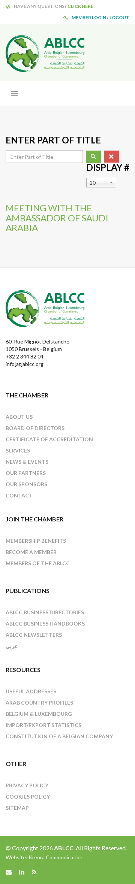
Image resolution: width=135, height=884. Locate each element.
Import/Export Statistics (43, 725)
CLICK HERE (80, 6)
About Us (19, 417)
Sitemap (17, 808)
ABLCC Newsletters (34, 635)
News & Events (27, 461)
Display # (107, 167)
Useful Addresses (31, 691)
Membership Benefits (36, 541)
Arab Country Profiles (39, 702)
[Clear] (111, 157)
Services (18, 450)
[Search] (93, 157)
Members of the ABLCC (38, 563)
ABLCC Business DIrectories (45, 612)
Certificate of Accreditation (49, 439)
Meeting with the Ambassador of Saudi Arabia (57, 217)
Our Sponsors (26, 484)
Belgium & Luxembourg (39, 714)
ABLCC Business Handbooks (45, 623)
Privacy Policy (27, 785)
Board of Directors (35, 428)
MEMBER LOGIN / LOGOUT (100, 17)
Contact (19, 495)
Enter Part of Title (54, 140)
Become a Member (31, 552)
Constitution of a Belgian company (59, 736)
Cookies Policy (28, 796)
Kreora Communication (55, 857)
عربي (12, 646)
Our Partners (26, 473)
